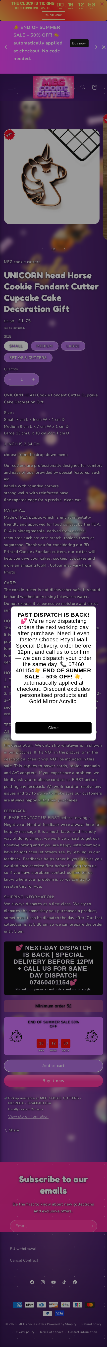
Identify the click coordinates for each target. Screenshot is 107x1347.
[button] (90, 612)
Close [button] (53, 728)
